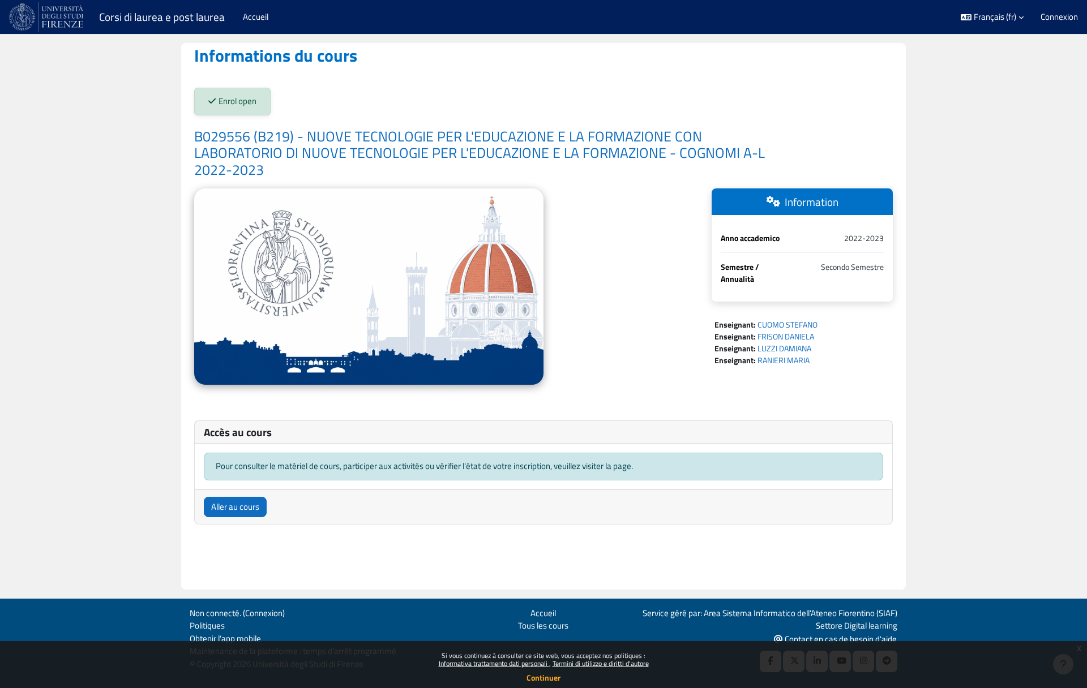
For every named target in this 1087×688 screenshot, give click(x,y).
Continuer (543, 677)
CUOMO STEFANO (788, 324)
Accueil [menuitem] (255, 16)
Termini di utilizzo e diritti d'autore (601, 663)
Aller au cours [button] (235, 506)
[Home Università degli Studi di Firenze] (47, 17)
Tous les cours (543, 625)
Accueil (543, 613)
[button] (992, 17)
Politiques (207, 625)
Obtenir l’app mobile (225, 638)
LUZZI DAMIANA (784, 348)
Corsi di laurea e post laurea (162, 17)
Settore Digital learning (856, 625)
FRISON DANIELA (786, 336)
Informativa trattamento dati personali (494, 663)
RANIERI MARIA (784, 360)
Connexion (1059, 17)
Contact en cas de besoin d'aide (840, 639)
